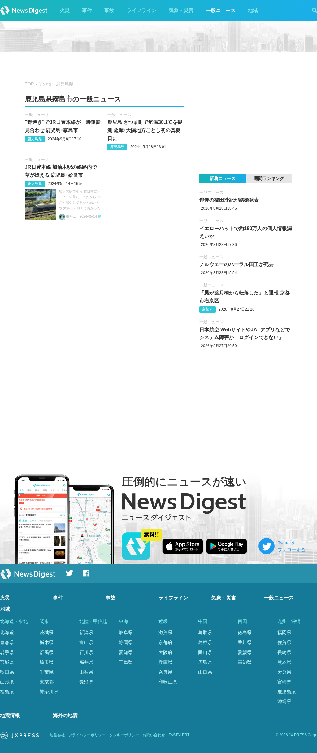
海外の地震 (65, 715)
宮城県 (7, 662)
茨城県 (47, 632)
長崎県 (284, 652)
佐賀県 (284, 642)
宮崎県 (284, 681)
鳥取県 (205, 632)
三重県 (126, 662)
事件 (87, 10)
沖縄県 (284, 701)
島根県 (205, 642)
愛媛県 (245, 652)
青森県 (7, 642)
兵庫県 (165, 662)
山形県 (7, 681)
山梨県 (86, 672)
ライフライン (141, 10)
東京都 (47, 681)
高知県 (245, 662)
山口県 (205, 672)
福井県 (86, 662)
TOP (29, 84)
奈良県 (165, 672)
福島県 (7, 691)
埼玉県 (47, 662)
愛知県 (126, 652)
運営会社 (57, 735)
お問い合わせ (154, 735)
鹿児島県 (64, 84)
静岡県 (126, 642)
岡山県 (205, 652)
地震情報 (10, 715)
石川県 (86, 652)
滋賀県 (165, 632)
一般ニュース (221, 10)
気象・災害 (181, 10)
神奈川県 (49, 691)
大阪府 (165, 652)
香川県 (245, 642)
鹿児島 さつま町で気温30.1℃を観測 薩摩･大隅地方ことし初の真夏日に (144, 130)
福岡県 (284, 632)
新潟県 (86, 632)
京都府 (207, 309)
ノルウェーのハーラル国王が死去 (236, 264)
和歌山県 (167, 681)
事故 (109, 10)
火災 (65, 10)
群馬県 (47, 652)
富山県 (86, 642)
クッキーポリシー (124, 735)
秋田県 (7, 672)
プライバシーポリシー (87, 735)
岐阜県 (126, 632)
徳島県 (245, 632)
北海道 (7, 632)
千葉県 (47, 672)
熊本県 (284, 662)
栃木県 (47, 642)
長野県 (86, 681)
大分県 (284, 672)
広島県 (205, 662)
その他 (44, 84)
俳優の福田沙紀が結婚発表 (229, 199)
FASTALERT (179, 735)
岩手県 (7, 652)
